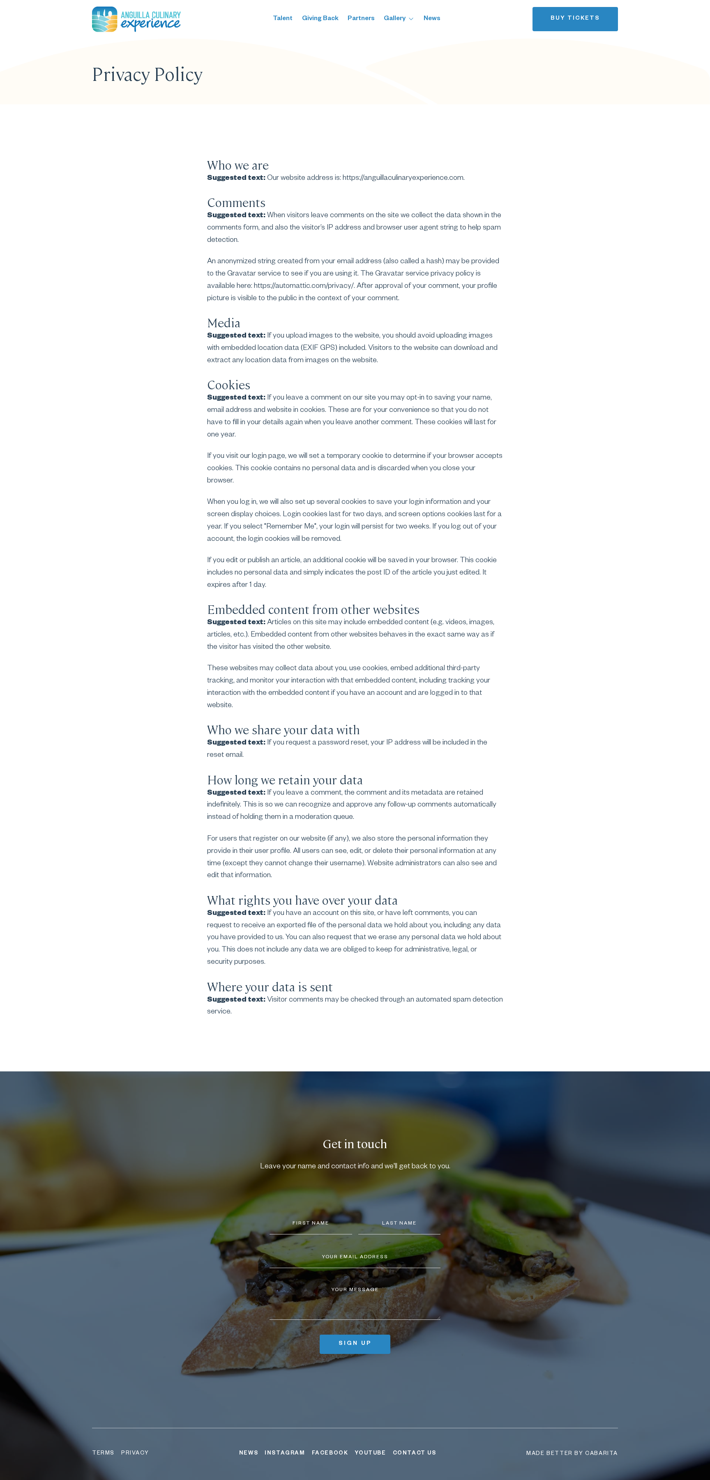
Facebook (330, 1454)
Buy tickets (575, 19)
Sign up (355, 1344)
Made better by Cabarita (572, 1454)
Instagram (285, 1454)
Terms (103, 1454)
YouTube (370, 1454)
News (432, 19)
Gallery (395, 19)
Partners (361, 19)
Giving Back (320, 19)
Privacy (135, 1454)
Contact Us (414, 1454)
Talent (283, 19)
